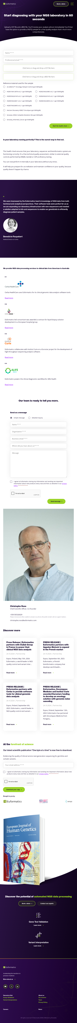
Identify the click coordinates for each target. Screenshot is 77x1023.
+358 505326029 (16, 615)
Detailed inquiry (37, 418)
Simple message (19, 418)
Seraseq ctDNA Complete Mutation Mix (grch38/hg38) (25, 115)
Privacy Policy (42, 1002)
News (40, 1009)
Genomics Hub (8, 995)
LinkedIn (17, 986)
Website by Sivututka (50, 1018)
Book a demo (61, 4)
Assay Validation (8, 997)
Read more (9, 298)
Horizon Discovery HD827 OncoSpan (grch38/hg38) (24, 110)
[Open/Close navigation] (72, 4)
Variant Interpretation (10, 1000)
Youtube (5, 986)
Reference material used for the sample (18, 83)
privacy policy (43, 774)
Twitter (11, 986)
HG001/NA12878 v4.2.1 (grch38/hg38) (19, 92)
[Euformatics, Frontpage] (28, 4)
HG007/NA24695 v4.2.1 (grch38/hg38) (19, 106)
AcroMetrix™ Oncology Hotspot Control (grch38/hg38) (24, 87)
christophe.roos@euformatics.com (23, 620)
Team (40, 1000)
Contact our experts (47, 903)
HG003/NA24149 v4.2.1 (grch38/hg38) (19, 96)
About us (41, 995)
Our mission (42, 997)
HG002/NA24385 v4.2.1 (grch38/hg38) (51, 92)
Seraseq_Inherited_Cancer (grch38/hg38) (20, 120)
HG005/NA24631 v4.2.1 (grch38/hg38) (19, 101)
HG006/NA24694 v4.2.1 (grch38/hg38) (51, 101)
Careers (5, 1009)
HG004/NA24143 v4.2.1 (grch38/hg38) (51, 96)
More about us (8, 979)
